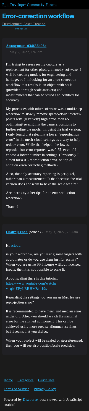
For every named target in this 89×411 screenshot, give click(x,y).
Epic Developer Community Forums (29, 5)
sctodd (16, 245)
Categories (26, 380)
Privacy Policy (45, 389)
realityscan (21, 28)
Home (8, 380)
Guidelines (46, 380)
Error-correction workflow (38, 16)
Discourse (30, 399)
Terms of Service (16, 389)
